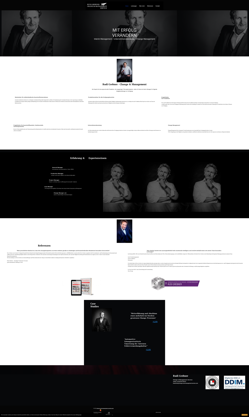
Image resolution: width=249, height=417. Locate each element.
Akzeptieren (244, 414)
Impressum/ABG (158, 412)
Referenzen (150, 6)
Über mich (142, 6)
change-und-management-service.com (105, 408)
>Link (155, 321)
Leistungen (134, 6)
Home (126, 6)
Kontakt (158, 6)
